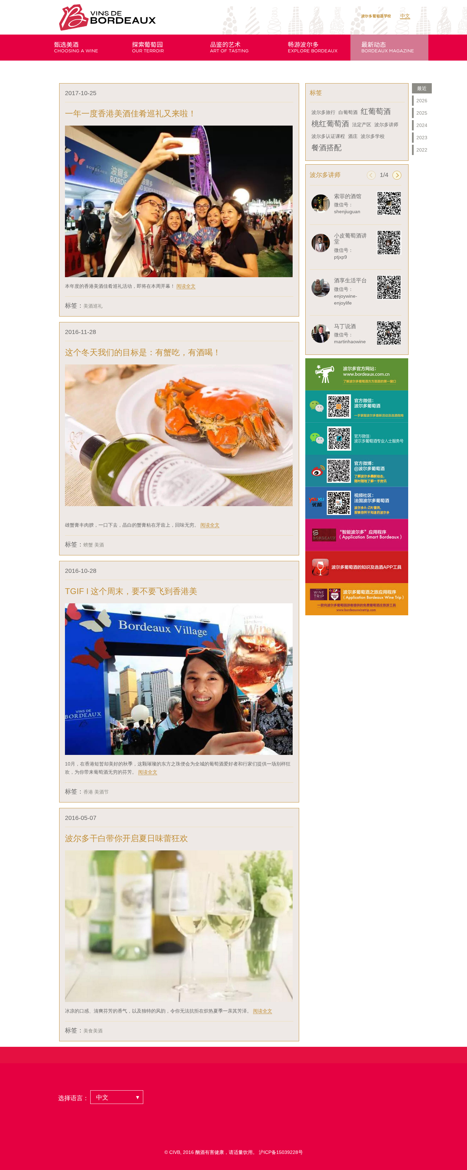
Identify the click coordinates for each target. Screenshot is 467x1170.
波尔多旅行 (323, 112)
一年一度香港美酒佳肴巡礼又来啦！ (130, 113)
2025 (421, 113)
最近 (422, 88)
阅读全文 (186, 286)
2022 (421, 150)
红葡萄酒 (376, 111)
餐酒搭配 (326, 147)
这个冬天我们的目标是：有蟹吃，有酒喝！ (143, 352)
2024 (421, 125)
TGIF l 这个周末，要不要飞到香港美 (131, 591)
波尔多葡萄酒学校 (376, 16)
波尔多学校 (373, 136)
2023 (421, 137)
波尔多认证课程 (328, 136)
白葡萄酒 (348, 112)
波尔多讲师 (386, 124)
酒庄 (353, 136)
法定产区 (361, 124)
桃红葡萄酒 (330, 123)
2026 (421, 100)
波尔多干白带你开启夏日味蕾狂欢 (126, 838)
